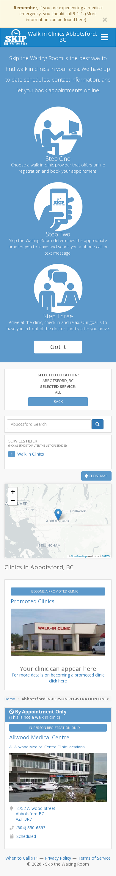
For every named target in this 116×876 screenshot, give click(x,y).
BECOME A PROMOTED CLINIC (55, 591)
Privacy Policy (58, 858)
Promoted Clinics (32, 601)
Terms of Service (94, 858)
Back (58, 401)
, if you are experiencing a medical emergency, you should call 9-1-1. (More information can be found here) (58, 13)
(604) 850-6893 (31, 827)
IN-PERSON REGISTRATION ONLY (55, 727)
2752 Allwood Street (35, 813)
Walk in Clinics (30, 454)
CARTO (106, 556)
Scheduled (26, 836)
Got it (58, 347)
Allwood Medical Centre (39, 737)
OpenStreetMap (79, 556)
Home (9, 699)
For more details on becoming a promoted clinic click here (58, 678)
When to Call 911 (21, 858)
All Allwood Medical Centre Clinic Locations (47, 746)
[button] (58, 515)
